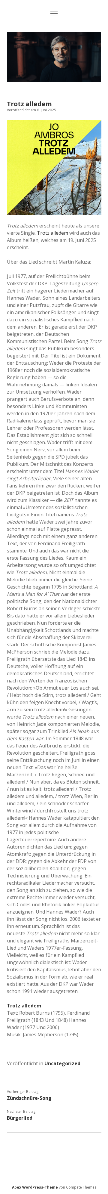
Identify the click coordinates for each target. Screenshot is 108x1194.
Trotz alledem (52, 233)
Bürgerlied (19, 1118)
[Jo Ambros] (54, 80)
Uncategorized (62, 1063)
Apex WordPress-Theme (35, 1187)
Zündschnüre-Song (29, 1098)
